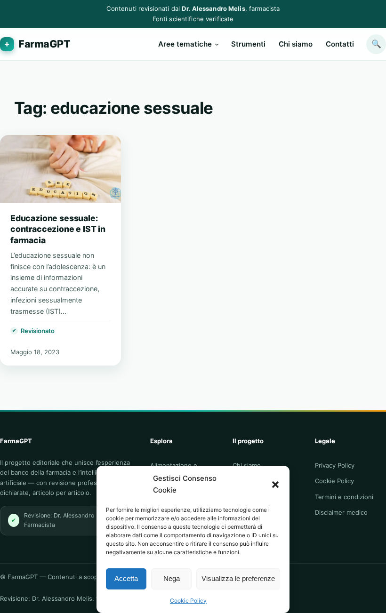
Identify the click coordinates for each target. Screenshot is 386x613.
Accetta (126, 578)
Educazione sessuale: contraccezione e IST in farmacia (57, 229)
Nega (171, 578)
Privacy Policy (334, 465)
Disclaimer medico (341, 512)
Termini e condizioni (344, 497)
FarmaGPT (44, 44)
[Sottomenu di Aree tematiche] (217, 44)
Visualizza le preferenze (238, 578)
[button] (275, 484)
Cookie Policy (188, 600)
